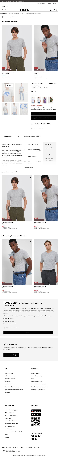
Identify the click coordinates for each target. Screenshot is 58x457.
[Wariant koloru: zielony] (50, 100)
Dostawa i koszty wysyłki (11, 410)
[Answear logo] (24, 10)
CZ (5, 451)
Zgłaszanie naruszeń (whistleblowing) (14, 389)
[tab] (32, 136)
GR (7, 451)
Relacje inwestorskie (10, 384)
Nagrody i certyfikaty (10, 378)
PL (11, 451)
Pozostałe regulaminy (36, 376)
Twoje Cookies (29, 447)
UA (16, 451)
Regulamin (15, 447)
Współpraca (8, 381)
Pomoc (6, 434)
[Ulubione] (54, 10)
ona (3, 6)
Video (10, 85)
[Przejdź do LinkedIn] (36, 439)
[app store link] (36, 414)
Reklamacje (8, 418)
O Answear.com (9, 373)
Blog (32, 378)
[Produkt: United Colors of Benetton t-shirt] (17, 262)
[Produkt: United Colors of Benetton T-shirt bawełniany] (17, 48)
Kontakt (7, 437)
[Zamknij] (54, 1)
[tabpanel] (29, 153)
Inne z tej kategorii (43, 114)
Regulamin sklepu (35, 373)
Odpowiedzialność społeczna (12, 386)
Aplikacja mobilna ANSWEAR (38, 384)
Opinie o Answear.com (10, 376)
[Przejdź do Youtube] (39, 436)
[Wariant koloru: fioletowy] (45, 100)
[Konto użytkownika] (51, 10)
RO (13, 451)
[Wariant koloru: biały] (33, 100)
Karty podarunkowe (10, 426)
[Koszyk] (57, 10)
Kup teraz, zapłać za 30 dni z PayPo (13, 431)
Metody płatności (9, 412)
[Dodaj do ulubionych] (30, 26)
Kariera (6, 395)
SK (14, 451)
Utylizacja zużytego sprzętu (38, 389)
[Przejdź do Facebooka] (32, 436)
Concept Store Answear (10, 421)
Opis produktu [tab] (8, 136)
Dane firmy (22, 447)
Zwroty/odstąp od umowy (11, 415)
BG (3, 451)
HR (8, 451)
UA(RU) (18, 451)
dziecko (4, 10)
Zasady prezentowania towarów (39, 386)
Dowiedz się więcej (11, 355)
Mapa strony (36, 447)
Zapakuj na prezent (9, 429)
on (7, 6)
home (4, 13)
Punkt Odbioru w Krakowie (11, 423)
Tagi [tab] (18, 136)
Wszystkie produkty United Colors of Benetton (43, 118)
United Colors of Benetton (37, 83)
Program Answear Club (37, 381)
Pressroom (7, 392)
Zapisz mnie (28, 332)
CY (4, 451)
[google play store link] (36, 410)
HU (9, 451)
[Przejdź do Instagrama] (36, 436)
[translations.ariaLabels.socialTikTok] (32, 439)
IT (10, 451)
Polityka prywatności (6, 447)
